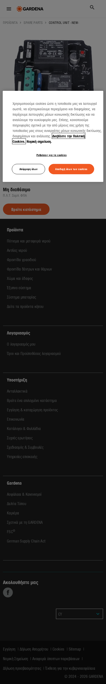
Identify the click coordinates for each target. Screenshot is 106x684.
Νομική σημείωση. (39, 141)
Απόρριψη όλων (28, 169)
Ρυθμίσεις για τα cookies (51, 155)
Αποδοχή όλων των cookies (71, 169)
